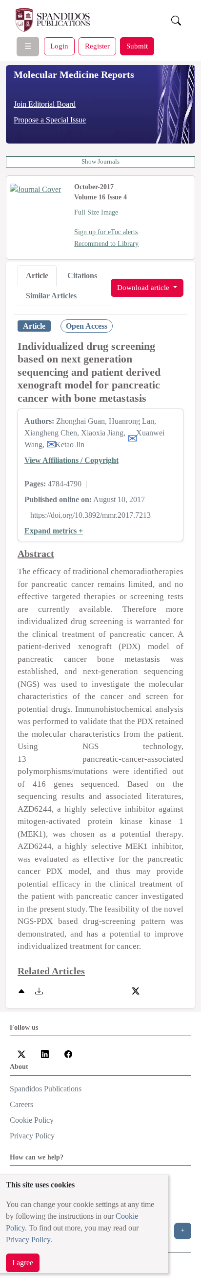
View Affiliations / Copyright (71, 460)
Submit (137, 46)
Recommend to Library (106, 243)
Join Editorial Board (45, 104)
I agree (22, 1262)
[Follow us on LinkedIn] (45, 1053)
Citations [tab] (82, 275)
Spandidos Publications (45, 1089)
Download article (144, 287)
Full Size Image (96, 212)
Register (97, 46)
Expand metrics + (53, 531)
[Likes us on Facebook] (68, 1053)
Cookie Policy (32, 1120)
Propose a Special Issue (50, 120)
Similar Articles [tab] (51, 295)
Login (59, 46)
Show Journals (100, 161)
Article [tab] (37, 275)
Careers (21, 1104)
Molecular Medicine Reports (74, 74)
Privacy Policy (28, 1239)
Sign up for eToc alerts (106, 232)
